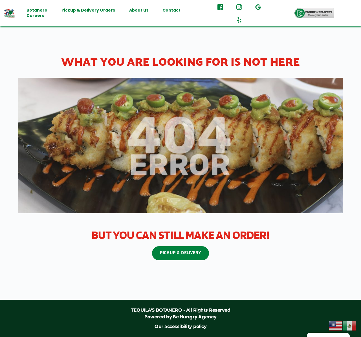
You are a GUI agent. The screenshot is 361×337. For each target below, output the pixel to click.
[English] (336, 325)
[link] (180, 313)
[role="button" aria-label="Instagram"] (239, 6)
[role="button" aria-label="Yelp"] (239, 19)
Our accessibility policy (180, 326)
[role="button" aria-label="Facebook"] (220, 6)
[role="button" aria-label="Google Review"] (258, 6)
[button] (314, 13)
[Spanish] (350, 325)
